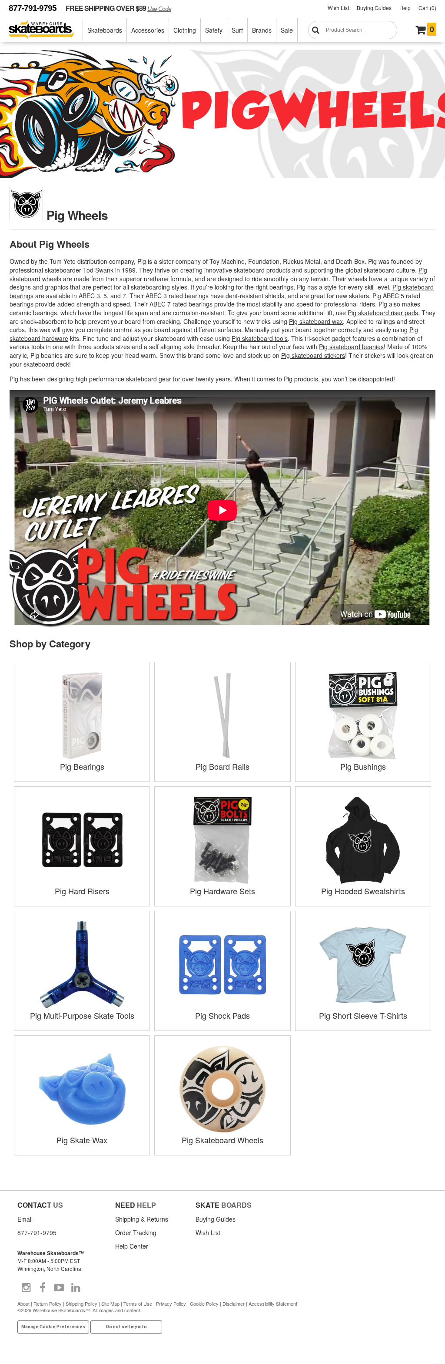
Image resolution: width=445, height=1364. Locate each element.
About (23, 1303)
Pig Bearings (82, 766)
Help (405, 7)
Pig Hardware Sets (222, 890)
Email (25, 1219)
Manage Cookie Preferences (53, 1326)
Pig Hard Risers (82, 890)
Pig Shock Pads (222, 1015)
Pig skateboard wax (316, 321)
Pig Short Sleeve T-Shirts (363, 1015)
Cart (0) (427, 7)
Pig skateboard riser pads (383, 312)
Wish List (338, 7)
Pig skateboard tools (260, 338)
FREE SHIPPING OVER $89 (118, 8)
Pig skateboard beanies (351, 346)
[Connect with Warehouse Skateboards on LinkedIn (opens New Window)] (75, 1287)
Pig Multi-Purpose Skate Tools (82, 1015)
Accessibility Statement (273, 1303)
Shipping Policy (81, 1303)
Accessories (147, 30)
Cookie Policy (204, 1303)
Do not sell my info (126, 1326)
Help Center (131, 1246)
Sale (287, 30)
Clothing (184, 30)
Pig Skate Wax (81, 1139)
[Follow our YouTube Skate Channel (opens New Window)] (59, 1287)
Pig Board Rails (222, 766)
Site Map (110, 1303)
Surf (237, 30)
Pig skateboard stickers (313, 355)
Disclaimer (233, 1303)
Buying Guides (374, 7)
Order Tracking (135, 1232)
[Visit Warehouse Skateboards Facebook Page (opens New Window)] (42, 1287)
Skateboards (104, 30)
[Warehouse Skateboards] (46, 30)
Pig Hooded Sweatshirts (363, 890)
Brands (262, 30)
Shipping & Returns (141, 1219)
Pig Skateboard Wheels (222, 1139)
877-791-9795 (32, 8)
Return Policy (47, 1303)
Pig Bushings (363, 766)
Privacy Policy (171, 1303)
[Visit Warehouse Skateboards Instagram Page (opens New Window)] (26, 1287)
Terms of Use (137, 1303)
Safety (213, 30)
